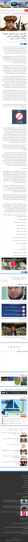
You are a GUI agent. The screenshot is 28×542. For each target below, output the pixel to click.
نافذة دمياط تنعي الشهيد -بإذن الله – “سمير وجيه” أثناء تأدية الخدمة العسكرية (11, 500)
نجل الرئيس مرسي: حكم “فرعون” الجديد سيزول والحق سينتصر (17, 277)
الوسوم (11, 429)
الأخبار (21, 12)
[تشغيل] (25, 392)
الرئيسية (25, 12)
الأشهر (25, 429)
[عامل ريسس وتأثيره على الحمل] (23, 446)
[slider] (4, 392)
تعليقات (16, 429)
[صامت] (6, 392)
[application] (14, 392)
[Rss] (19, 347)
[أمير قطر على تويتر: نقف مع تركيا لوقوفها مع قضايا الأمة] (23, 451)
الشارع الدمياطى (24, 476)
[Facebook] (16, 347)
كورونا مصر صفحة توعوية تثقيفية (21, 493)
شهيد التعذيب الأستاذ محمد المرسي (18, 301)
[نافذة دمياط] (14, 4)
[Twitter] (14, 347)
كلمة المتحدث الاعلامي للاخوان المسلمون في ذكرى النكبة (13, 10)
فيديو (9, 41)
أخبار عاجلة (25, 478)
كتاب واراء (26, 480)
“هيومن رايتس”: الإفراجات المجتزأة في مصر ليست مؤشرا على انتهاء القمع (11, 506)
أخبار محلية (17, 12)
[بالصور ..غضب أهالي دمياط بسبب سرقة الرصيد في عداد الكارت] (23, 434)
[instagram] (9, 347)
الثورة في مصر (16, 41)
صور (27, 489)
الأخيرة (21, 429)
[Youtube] (11, 347)
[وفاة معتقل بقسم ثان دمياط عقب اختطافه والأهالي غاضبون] (23, 457)
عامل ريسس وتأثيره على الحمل (13, 444)
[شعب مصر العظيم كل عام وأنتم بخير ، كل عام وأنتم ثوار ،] (23, 463)
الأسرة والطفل (25, 487)
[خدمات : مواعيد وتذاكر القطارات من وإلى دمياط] (23, 440)
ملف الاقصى (25, 484)
